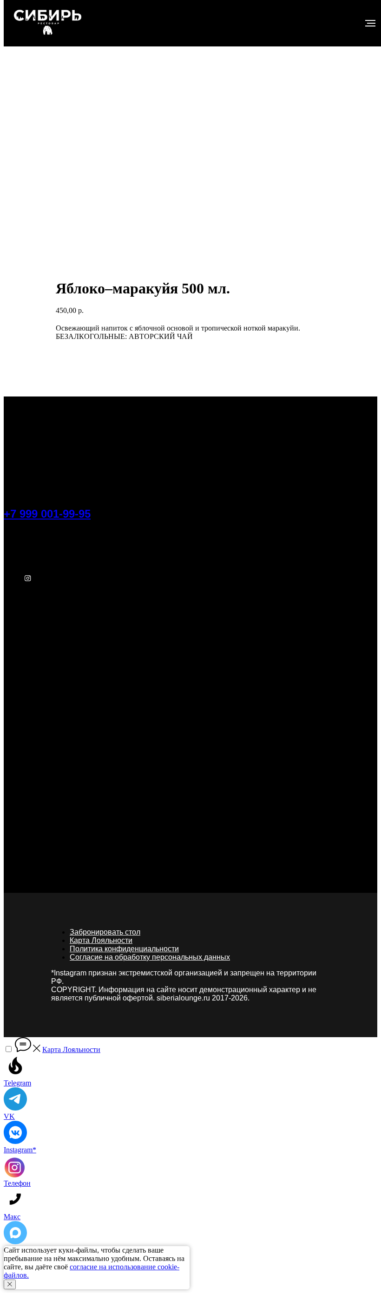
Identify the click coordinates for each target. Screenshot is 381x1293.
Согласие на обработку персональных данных (150, 957)
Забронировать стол (105, 932)
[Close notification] (10, 1284)
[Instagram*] (28, 581)
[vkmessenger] (28, 559)
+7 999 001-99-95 (47, 513)
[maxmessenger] (28, 602)
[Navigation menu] (370, 23)
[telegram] (28, 537)
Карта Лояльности (101, 940)
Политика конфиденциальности (124, 949)
